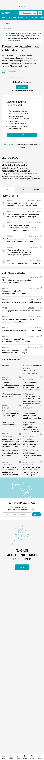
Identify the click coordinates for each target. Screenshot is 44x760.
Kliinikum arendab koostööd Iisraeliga (23, 263)
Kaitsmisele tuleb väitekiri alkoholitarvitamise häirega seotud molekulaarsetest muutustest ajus (22, 227)
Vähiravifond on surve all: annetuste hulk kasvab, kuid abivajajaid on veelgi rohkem (19, 252)
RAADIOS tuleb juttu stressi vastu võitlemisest (21, 302)
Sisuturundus (11, 162)
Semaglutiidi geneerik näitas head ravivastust (21, 330)
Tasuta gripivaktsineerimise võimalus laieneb (21, 311)
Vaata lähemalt (9, 144)
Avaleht (4, 17)
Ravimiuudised (23, 17)
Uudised (10, 200)
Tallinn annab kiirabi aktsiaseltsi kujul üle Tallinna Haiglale (10, 413)
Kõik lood (12, 17)
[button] (17, 514)
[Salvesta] (41, 200)
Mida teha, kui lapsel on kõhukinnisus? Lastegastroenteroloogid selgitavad (16, 168)
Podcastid (34, 17)
